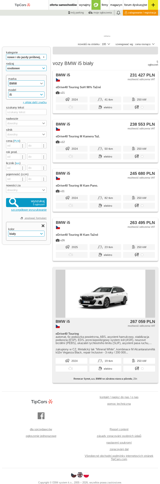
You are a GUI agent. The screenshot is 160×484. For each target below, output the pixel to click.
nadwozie (12, 118)
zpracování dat (119, 449)
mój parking (77, 12)
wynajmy (85, 4)
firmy (105, 4)
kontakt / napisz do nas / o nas (119, 397)
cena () (13, 140)
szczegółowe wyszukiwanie (29, 209)
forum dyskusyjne (135, 4)
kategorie (12, 52)
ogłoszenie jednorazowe (41, 436)
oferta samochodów (63, 4)
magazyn (116, 4)
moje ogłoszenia (102, 12)
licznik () (13, 163)
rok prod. (11, 152)
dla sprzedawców (41, 429)
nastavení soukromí (119, 442)
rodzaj (10, 63)
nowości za (13, 185)
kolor (11, 229)
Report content (119, 429)
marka (12, 78)
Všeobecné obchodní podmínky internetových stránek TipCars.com (119, 457)
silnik (9, 129)
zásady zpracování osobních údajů (119, 436)
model (12, 90)
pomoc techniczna (119, 403)
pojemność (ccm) (17, 174)
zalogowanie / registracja (142, 12)
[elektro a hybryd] (96, 5)
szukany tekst (15, 107)
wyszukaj (38, 202)
